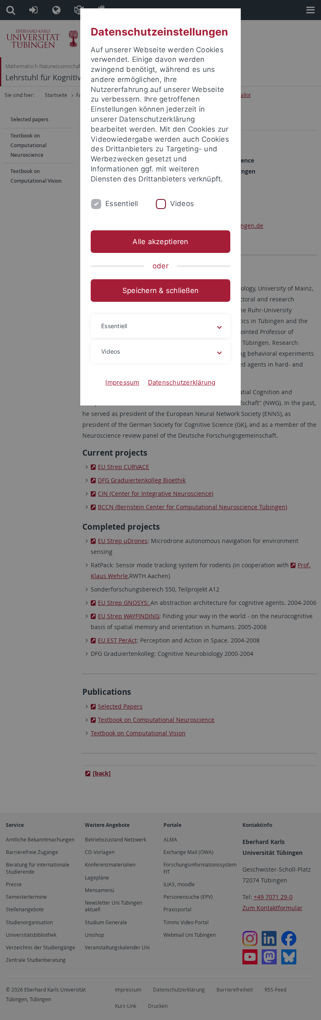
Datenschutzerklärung (182, 382)
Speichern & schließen (160, 290)
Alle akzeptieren (160, 241)
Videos (182, 203)
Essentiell (121, 203)
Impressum (122, 382)
